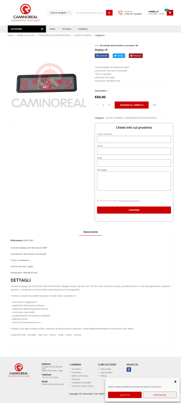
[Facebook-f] (129, 369)
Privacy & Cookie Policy (82, 386)
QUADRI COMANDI (83, 35)
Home (52, 29)
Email (99, 157)
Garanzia (76, 379)
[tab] (90, 232)
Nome (100, 146)
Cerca (109, 13)
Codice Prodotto (104, 134)
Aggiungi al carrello (132, 105)
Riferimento (17, 240)
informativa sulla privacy (129, 200)
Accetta (125, 395)
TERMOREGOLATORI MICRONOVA (54, 35)
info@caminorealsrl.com (53, 384)
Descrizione (90, 232)
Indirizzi (103, 375)
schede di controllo (111, 286)
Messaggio (102, 169)
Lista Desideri (106, 372)
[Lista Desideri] (154, 105)
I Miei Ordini (105, 369)
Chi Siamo (66, 29)
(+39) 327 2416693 (133, 14)
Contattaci (83, 29)
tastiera (16, 286)
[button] (175, 381)
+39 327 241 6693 (50, 377)
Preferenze (160, 395)
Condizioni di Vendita (81, 382)
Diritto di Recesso (80, 375)
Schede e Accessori (26, 35)
